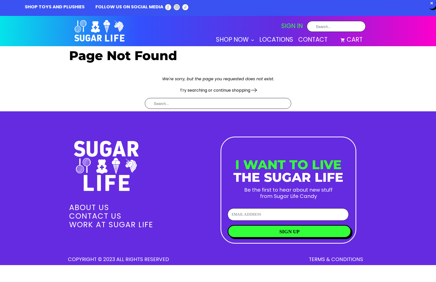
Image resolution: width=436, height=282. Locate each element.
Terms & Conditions (336, 259)
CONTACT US (95, 216)
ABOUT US (89, 207)
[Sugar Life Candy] (100, 32)
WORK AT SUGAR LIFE (111, 224)
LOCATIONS (276, 40)
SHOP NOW (233, 40)
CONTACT (313, 40)
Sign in (292, 26)
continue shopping (232, 90)
